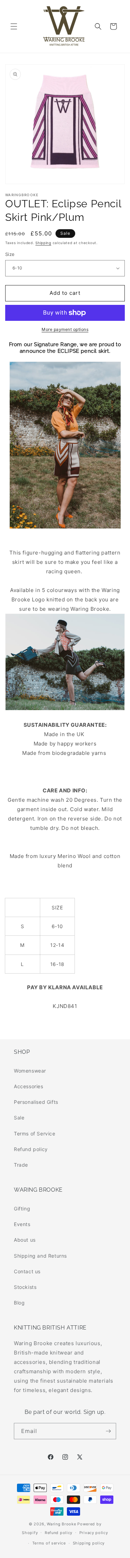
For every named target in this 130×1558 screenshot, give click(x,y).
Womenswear (30, 1071)
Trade (21, 1165)
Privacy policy (93, 1532)
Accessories (28, 1086)
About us (25, 1240)
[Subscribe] (108, 1431)
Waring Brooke (61, 1524)
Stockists (25, 1287)
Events (22, 1224)
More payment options (65, 329)
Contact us (27, 1271)
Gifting (22, 1208)
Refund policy (31, 1149)
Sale (19, 1117)
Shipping (43, 243)
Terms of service (49, 1543)
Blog (19, 1303)
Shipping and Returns (40, 1256)
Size (10, 254)
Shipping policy (89, 1543)
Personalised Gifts (36, 1102)
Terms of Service (34, 1133)
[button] (13, 26)
